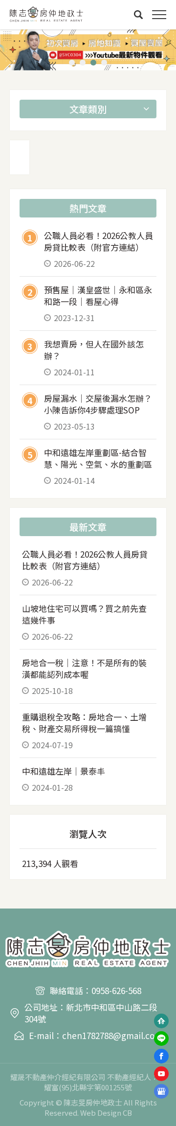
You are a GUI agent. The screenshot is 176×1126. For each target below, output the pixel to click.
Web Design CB (106, 1112)
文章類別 (88, 108)
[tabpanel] (88, 49)
